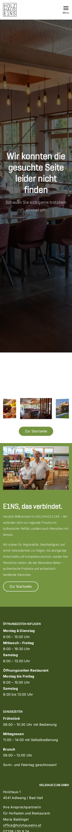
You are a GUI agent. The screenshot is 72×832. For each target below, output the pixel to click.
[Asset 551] (10, 4)
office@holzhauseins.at (22, 825)
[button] (7, 409)
